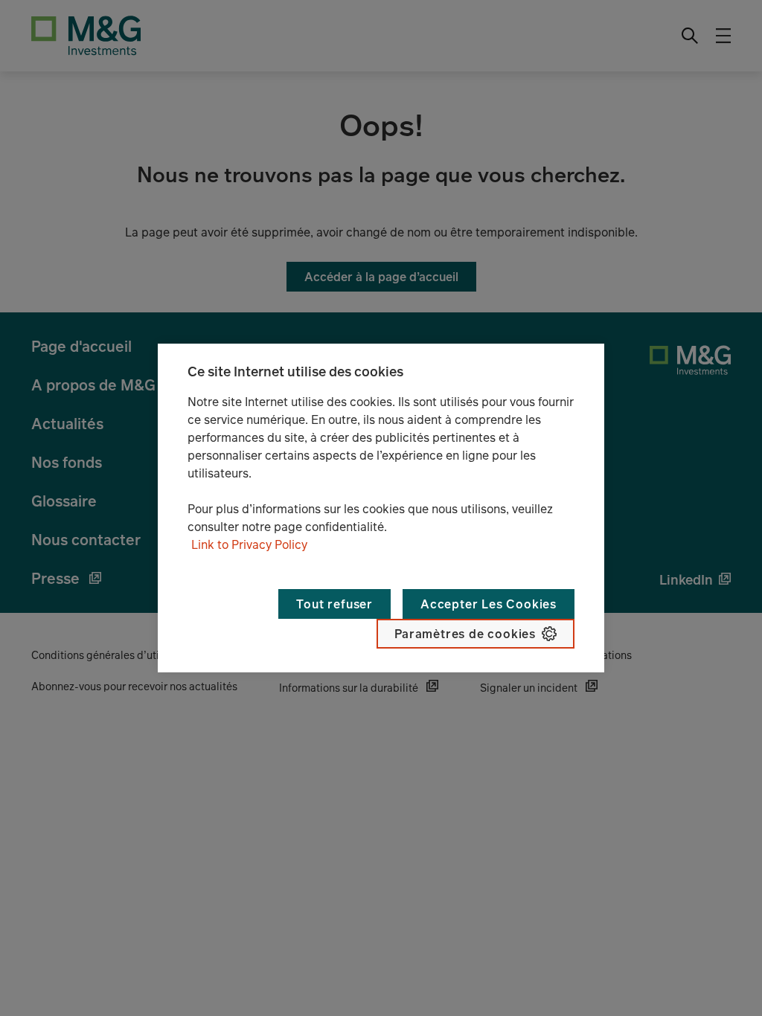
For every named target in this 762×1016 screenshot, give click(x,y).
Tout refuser (334, 604)
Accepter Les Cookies (488, 604)
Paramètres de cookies (465, 634)
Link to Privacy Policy (249, 544)
